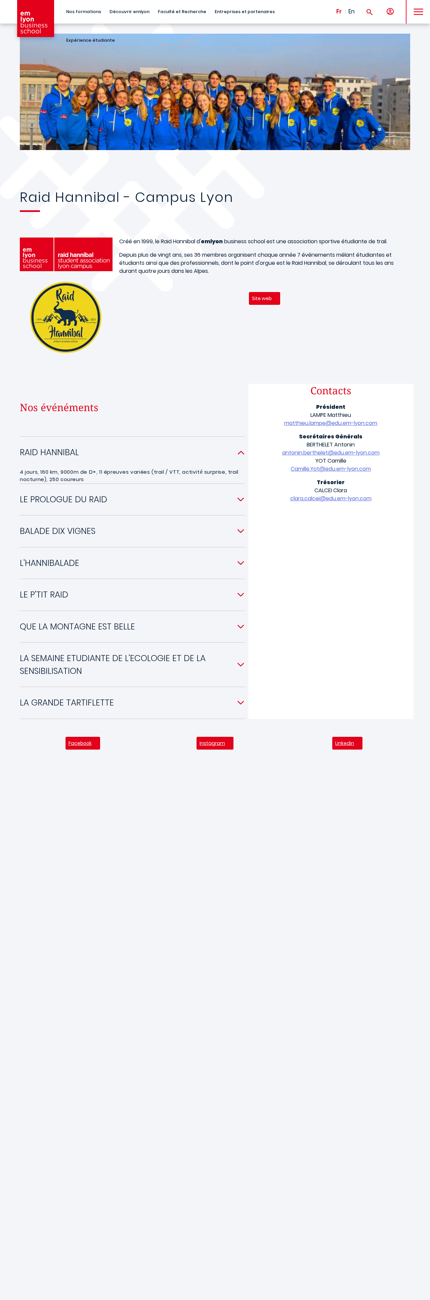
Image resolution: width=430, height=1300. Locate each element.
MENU (416, 6)
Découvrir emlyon (129, 11)
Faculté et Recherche (182, 11)
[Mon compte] (390, 12)
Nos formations (83, 11)
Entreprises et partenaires (245, 11)
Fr (339, 11)
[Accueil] (35, 18)
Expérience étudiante (90, 40)
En (351, 11)
